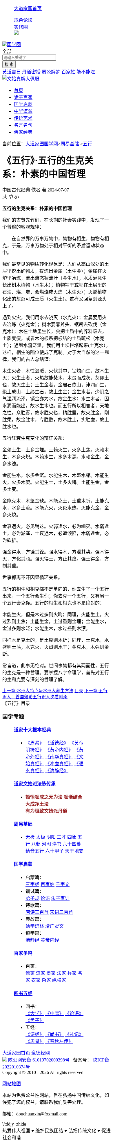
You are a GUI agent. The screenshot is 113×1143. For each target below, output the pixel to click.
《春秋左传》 (59, 1041)
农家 (36, 980)
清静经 (32, 940)
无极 (30, 837)
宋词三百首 (61, 912)
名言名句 (23, 125)
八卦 (36, 844)
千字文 (63, 884)
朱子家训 (60, 898)
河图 (46, 844)
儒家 (30, 973)
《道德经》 (56, 742)
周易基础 (70, 143)
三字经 (32, 884)
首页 (18, 90)
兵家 (71, 973)
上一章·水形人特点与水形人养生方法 (37, 690)
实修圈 (21, 27)
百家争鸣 (23, 953)
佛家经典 (23, 132)
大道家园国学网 (41, 143)
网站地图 (11, 1083)
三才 (61, 837)
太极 (40, 837)
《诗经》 (34, 1034)
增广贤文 (54, 926)
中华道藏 (23, 111)
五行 (87, 143)
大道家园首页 (28, 8)
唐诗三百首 (37, 912)
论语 (45, 898)
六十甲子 (54, 851)
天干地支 (74, 851)
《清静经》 (56, 770)
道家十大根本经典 (32, 729)
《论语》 (74, 1013)
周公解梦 (51, 71)
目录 (78, 690)
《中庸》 (54, 1013)
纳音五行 (34, 851)
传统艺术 (23, 118)
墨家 (51, 973)
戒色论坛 (23, 20)
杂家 (46, 980)
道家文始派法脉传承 (35, 783)
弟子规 (32, 898)
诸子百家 (23, 97)
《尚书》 (54, 1034)
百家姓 (68, 71)
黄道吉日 (11, 71)
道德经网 (40, 1052)
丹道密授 (31, 71)
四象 (71, 837)
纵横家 (59, 980)
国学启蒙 (23, 104)
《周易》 (34, 742)
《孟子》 (34, 1020)
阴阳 (51, 837)
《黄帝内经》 (59, 749)
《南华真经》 (59, 756)
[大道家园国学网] (4, 44)
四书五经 (23, 993)
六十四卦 (72, 844)
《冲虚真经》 (59, 763)
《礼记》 (74, 1034)
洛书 (56, 844)
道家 (40, 973)
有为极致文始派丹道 (46, 811)
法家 (61, 973)
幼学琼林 (34, 926)
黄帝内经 (50, 940)
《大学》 (34, 1013)
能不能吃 (85, 71)
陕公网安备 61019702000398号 (39, 1059)
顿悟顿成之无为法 (44, 797)
